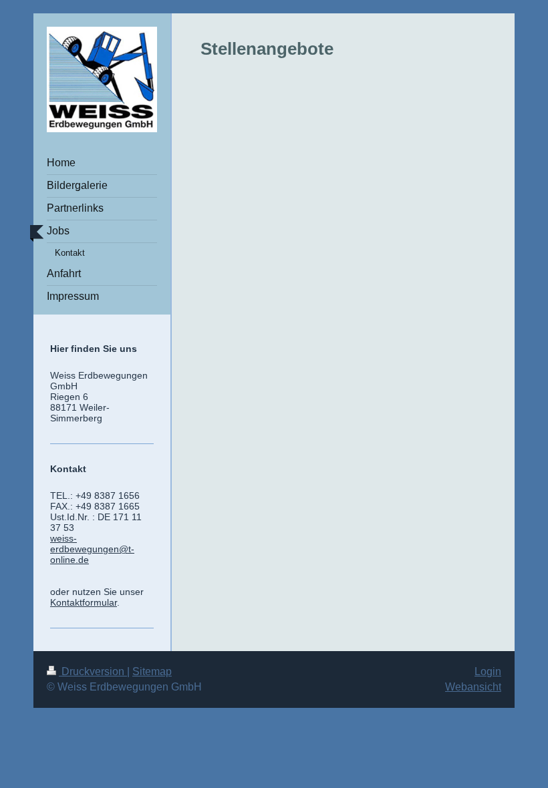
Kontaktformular (83, 602)
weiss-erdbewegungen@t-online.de (92, 549)
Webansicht (473, 687)
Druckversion (93, 671)
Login (487, 671)
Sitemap (152, 671)
